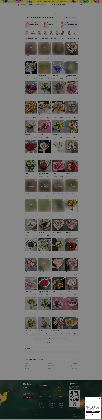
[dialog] (93, 408)
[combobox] (99, 398)
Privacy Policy (91, 409)
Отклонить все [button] (93, 414)
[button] (93, 417)
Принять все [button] (93, 411)
